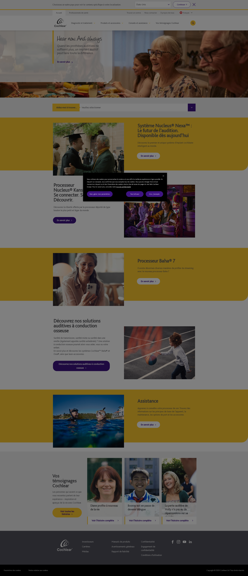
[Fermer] (163, 176)
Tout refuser (134, 194)
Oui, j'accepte (154, 194)
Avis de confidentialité (123, 187)
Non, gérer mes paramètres (100, 194)
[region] (125, 187)
